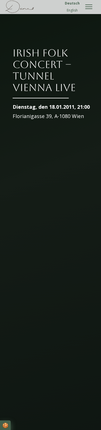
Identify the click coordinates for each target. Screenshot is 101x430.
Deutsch (72, 3)
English (72, 10)
